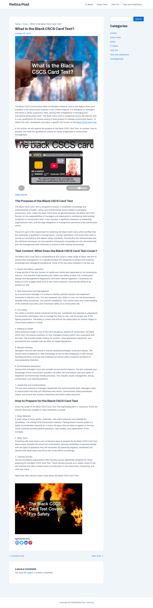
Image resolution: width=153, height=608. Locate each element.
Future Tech (102, 4)
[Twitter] (22, 543)
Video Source (21, 194)
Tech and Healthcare (132, 4)
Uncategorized (116, 59)
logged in (31, 573)
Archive (113, 33)
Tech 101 (115, 4)
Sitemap (90, 602)
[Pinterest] (30, 543)
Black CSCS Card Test (86, 122)
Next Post (97, 556)
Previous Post (17, 556)
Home (112, 42)
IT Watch (89, 4)
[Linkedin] (26, 543)
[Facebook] (17, 543)
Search (138, 19)
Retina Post (19, 4)
